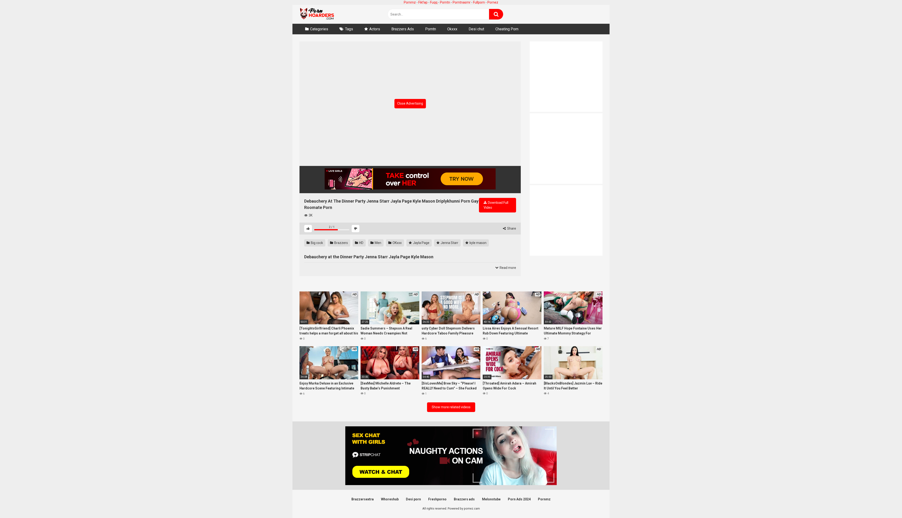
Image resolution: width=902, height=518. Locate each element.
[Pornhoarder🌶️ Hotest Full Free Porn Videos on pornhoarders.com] (317, 14)
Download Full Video (496, 205)
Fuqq (433, 2)
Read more (507, 268)
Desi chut (476, 29)
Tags (349, 29)
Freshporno (437, 499)
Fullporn (479, 2)
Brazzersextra (362, 499)
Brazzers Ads (402, 29)
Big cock (316, 243)
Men (377, 243)
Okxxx (452, 29)
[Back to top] (886, 504)
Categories (319, 29)
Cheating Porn (506, 29)
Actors (374, 29)
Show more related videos (451, 407)
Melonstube (491, 499)
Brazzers (341, 243)
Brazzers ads (464, 499)
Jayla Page (420, 243)
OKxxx (397, 243)
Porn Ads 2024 (519, 499)
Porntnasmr (461, 2)
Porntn (445, 2)
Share (511, 228)
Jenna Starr (449, 243)
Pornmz (410, 2)
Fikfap (423, 2)
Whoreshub (390, 499)
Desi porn (413, 499)
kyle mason (477, 243)
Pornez (492, 2)
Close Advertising (410, 103)
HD (360, 243)
